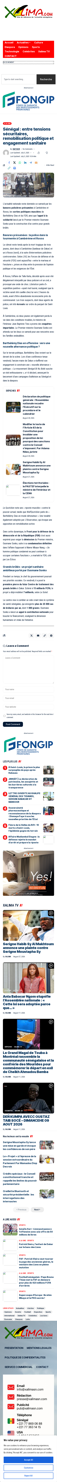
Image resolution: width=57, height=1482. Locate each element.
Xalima (8, 957)
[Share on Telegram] (30, 162)
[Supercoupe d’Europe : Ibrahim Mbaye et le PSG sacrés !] (10, 1296)
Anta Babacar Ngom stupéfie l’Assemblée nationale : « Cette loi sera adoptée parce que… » (27, 1002)
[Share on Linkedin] (25, 162)
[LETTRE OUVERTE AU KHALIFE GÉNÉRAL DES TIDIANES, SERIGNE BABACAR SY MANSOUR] (48, 796)
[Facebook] (5, 26)
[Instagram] (22, 26)
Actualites (17, 938)
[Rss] (6, 34)
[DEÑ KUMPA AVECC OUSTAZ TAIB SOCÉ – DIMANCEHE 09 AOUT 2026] (28, 1098)
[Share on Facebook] (9, 162)
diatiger (16, 149)
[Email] (36, 162)
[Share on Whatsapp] (19, 162)
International (9, 1316)
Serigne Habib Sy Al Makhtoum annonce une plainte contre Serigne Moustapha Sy (28, 948)
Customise (28, 1468)
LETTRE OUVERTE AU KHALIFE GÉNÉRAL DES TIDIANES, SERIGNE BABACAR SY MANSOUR (24, 797)
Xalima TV (18, 1047)
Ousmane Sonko (42, 62)
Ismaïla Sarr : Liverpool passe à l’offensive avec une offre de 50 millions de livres (36, 1232)
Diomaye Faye (23, 62)
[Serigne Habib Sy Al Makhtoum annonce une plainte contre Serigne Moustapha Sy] (13, 469)
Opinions (45, 1161)
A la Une (7, 123)
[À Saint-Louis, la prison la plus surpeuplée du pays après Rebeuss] (48, 770)
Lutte (28, 1319)
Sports (22, 1225)
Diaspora (18, 1319)
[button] (28, 68)
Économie (8, 1319)
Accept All (28, 1460)
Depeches (8, 1047)
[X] (10, 26)
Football (27, 1312)
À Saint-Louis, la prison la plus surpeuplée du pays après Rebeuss (24, 770)
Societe (18, 1312)
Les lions (43, 1316)
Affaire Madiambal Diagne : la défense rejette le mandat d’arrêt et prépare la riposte (24, 839)
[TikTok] (27, 26)
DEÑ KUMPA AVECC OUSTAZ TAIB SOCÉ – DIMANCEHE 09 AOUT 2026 (26, 1120)
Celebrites (9, 1111)
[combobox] (18, 79)
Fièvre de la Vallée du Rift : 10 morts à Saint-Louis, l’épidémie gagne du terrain (23, 828)
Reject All (28, 1476)
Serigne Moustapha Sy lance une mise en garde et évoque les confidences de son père (19, 1146)
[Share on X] (14, 162)
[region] (28, 1458)
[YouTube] (16, 26)
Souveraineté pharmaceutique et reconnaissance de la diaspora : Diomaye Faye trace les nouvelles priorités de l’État (24, 813)
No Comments (28, 149)
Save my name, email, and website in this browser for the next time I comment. (30, 715)
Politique (40, 1308)
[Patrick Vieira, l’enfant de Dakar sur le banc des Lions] (10, 1245)
